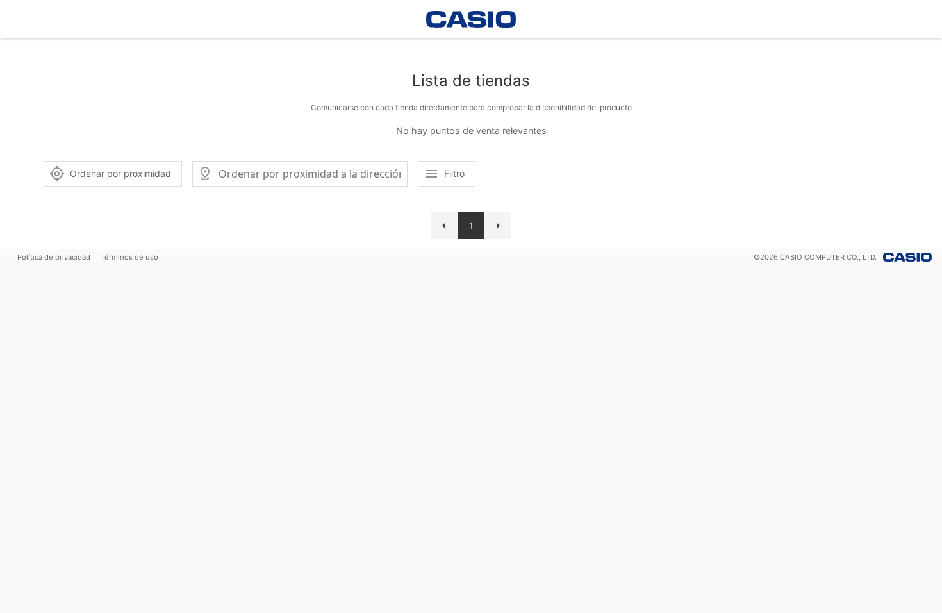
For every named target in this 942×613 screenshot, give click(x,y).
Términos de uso (129, 257)
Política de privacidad (53, 257)
